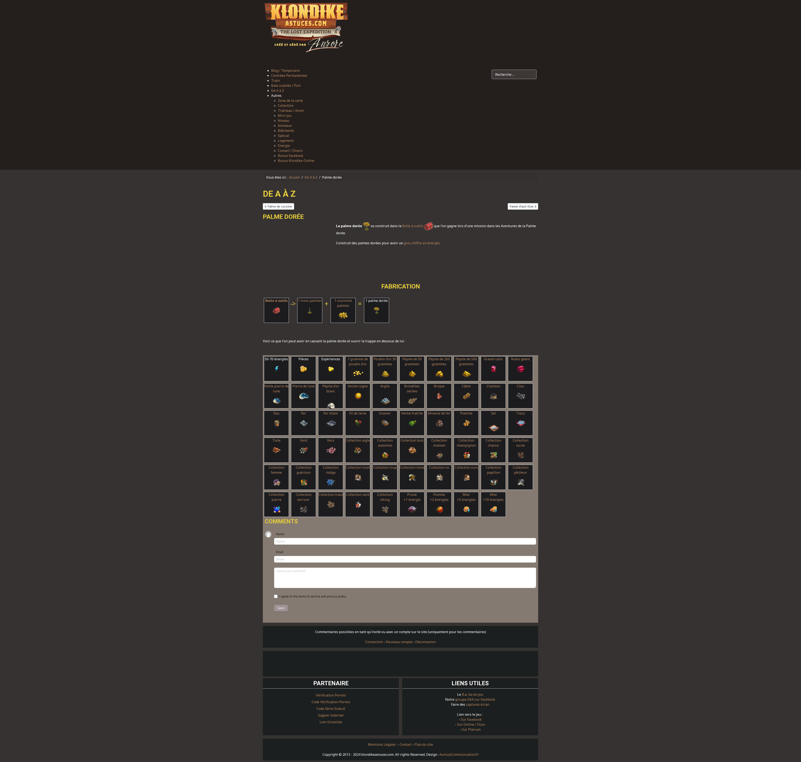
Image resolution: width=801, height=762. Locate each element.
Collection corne (520, 443)
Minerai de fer (439, 413)
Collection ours (466, 467)
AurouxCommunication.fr (459, 754)
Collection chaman (439, 443)
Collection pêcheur (520, 470)
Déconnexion (425, 642)
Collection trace (331, 494)
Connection (374, 642)
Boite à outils (413, 226)
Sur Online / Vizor (471, 724)
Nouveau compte (399, 642)
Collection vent (357, 494)
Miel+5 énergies (466, 497)
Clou (520, 386)
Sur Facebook (471, 719)
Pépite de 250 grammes (439, 361)
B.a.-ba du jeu (472, 694)
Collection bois (412, 440)
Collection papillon (493, 470)
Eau (276, 413)
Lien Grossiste (331, 722)
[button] (292, 95)
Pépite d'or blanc (330, 388)
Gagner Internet (331, 715)
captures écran (477, 704)
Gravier (385, 413)
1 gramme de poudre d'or (358, 361)
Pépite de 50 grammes (412, 361)
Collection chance (493, 443)
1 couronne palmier (343, 303)
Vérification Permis (331, 695)
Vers (330, 440)
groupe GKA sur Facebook (475, 699)
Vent (303, 440)
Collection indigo (331, 470)
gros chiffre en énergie (422, 243)
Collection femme (276, 470)
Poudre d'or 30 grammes (385, 361)
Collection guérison (303, 470)
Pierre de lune (303, 386)
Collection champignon (466, 443)
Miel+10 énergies (493, 497)
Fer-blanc (330, 413)
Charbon (493, 386)
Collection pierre (276, 497)
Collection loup (385, 467)
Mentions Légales (382, 744)
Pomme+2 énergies (439, 497)
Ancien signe (358, 386)
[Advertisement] (445, 32)
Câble (466, 386)
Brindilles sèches (412, 388)
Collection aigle (358, 440)
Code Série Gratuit (330, 708)
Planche (466, 413)
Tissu (520, 413)
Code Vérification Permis (331, 702)
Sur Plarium (471, 729)
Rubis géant (520, 359)
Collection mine (412, 467)
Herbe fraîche (412, 413)
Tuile (276, 440)
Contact (406, 744)
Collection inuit (358, 467)
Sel (493, 413)
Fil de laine (357, 413)
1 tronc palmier (310, 300)
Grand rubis (493, 359)
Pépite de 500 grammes (466, 361)
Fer (303, 413)
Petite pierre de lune (276, 388)
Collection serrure (303, 497)
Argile (385, 386)
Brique (439, 386)
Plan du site (423, 744)
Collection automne (385, 443)
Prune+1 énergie (412, 497)
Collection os (439, 467)
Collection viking (385, 497)
